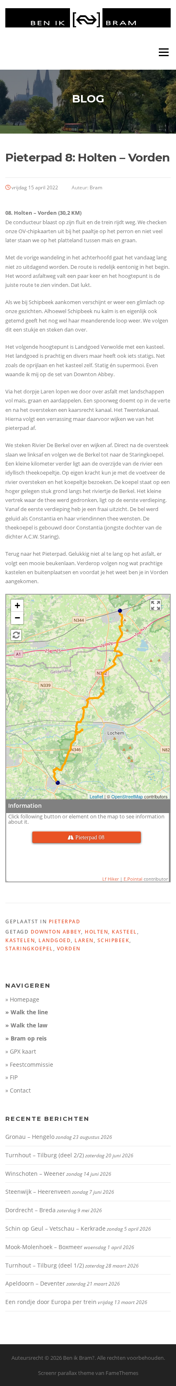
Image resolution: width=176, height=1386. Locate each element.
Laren (84, 940)
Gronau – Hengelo (29, 1137)
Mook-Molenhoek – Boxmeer (44, 1247)
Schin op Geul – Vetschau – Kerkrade (55, 1228)
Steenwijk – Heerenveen (38, 1191)
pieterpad (65, 921)
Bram (96, 187)
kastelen (20, 940)
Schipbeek (113, 940)
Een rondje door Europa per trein (51, 1302)
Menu (163, 52)
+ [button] (17, 605)
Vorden (69, 948)
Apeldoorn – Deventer (35, 1283)
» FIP (11, 1077)
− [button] (17, 618)
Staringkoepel (29, 948)
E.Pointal (133, 879)
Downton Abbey (56, 931)
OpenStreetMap (127, 796)
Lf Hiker (110, 879)
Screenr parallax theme (66, 1373)
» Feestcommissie (29, 1064)
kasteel (124, 931)
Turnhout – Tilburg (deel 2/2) (44, 1155)
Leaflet (96, 796)
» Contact (18, 1090)
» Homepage (22, 999)
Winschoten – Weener (35, 1173)
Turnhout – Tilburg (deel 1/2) (44, 1265)
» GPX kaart (20, 1051)
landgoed (54, 940)
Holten (96, 931)
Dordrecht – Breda (30, 1210)
